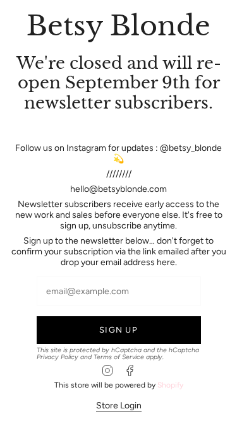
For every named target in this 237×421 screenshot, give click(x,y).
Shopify (170, 385)
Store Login (119, 405)
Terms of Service (119, 357)
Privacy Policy (57, 357)
